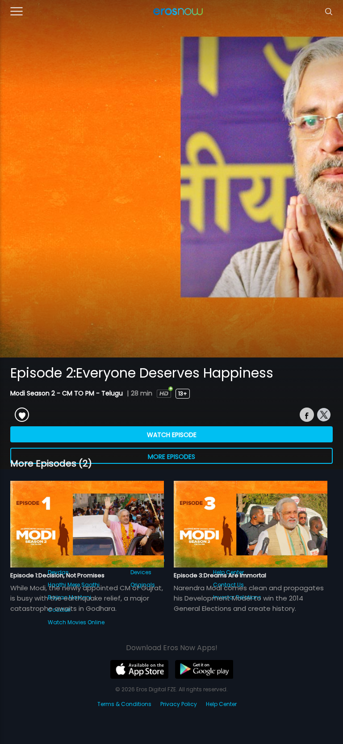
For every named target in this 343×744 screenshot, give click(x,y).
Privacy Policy (178, 704)
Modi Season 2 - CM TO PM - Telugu (67, 393)
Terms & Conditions (124, 704)
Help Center (221, 704)
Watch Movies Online (76, 622)
